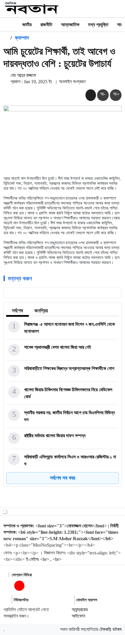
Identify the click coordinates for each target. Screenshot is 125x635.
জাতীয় (27, 24)
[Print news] (90, 95)
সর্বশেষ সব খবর (62, 478)
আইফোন (78, 615)
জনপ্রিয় (41, 311)
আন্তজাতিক (70, 24)
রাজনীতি (46, 24)
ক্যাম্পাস (22, 38)
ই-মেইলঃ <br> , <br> (44, 559)
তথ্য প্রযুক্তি (98, 24)
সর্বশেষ (17, 311)
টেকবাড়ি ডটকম (110, 629)
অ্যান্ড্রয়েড (80, 609)
